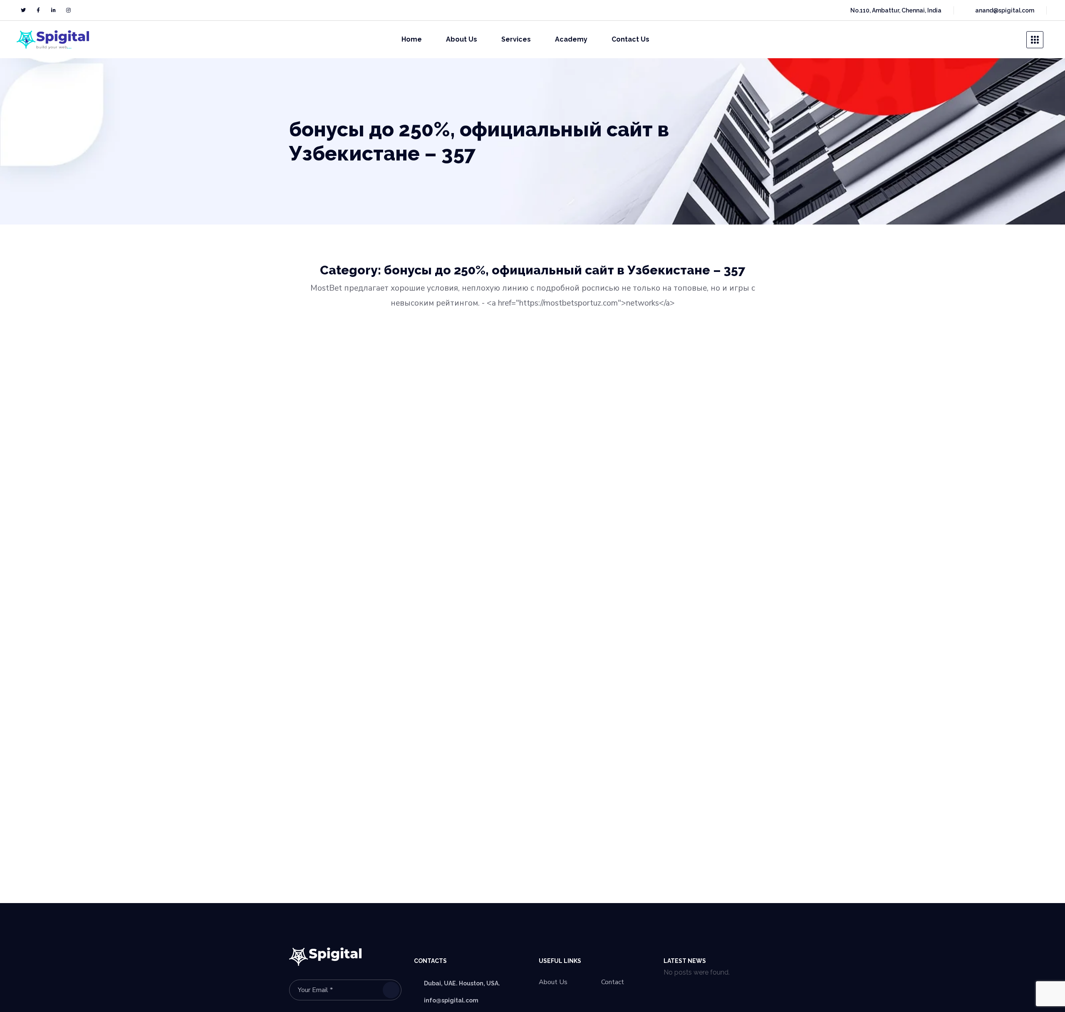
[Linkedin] (53, 10)
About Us (553, 982)
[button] (1009, 39)
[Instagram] (68, 10)
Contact (612, 982)
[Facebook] (38, 10)
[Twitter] (23, 10)
